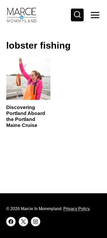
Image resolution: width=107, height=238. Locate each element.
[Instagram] (35, 221)
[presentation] (28, 78)
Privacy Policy (76, 209)
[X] (23, 221)
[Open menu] (95, 15)
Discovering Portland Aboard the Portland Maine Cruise (25, 116)
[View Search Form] (77, 15)
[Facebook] (11, 221)
